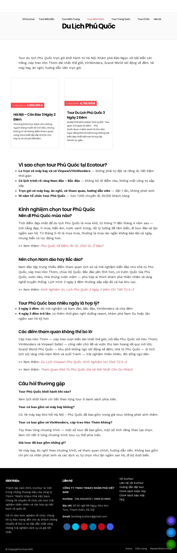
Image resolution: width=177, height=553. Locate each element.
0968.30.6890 (102, 498)
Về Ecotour (28, 19)
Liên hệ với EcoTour (131, 483)
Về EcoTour (126, 478)
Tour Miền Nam (95, 19)
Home (129, 548)
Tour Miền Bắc (46, 19)
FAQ (121, 499)
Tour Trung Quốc (120, 19)
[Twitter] (75, 526)
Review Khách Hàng (160, 548)
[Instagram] (110, 526)
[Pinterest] (101, 526)
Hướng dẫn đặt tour (131, 487)
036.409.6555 (83, 498)
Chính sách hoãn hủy (132, 491)
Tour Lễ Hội (143, 19)
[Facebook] (66, 526)
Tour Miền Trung (71, 19)
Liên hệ (157, 19)
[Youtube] (84, 526)
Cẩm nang (141, 548)
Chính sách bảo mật (132, 495)
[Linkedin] (92, 526)
